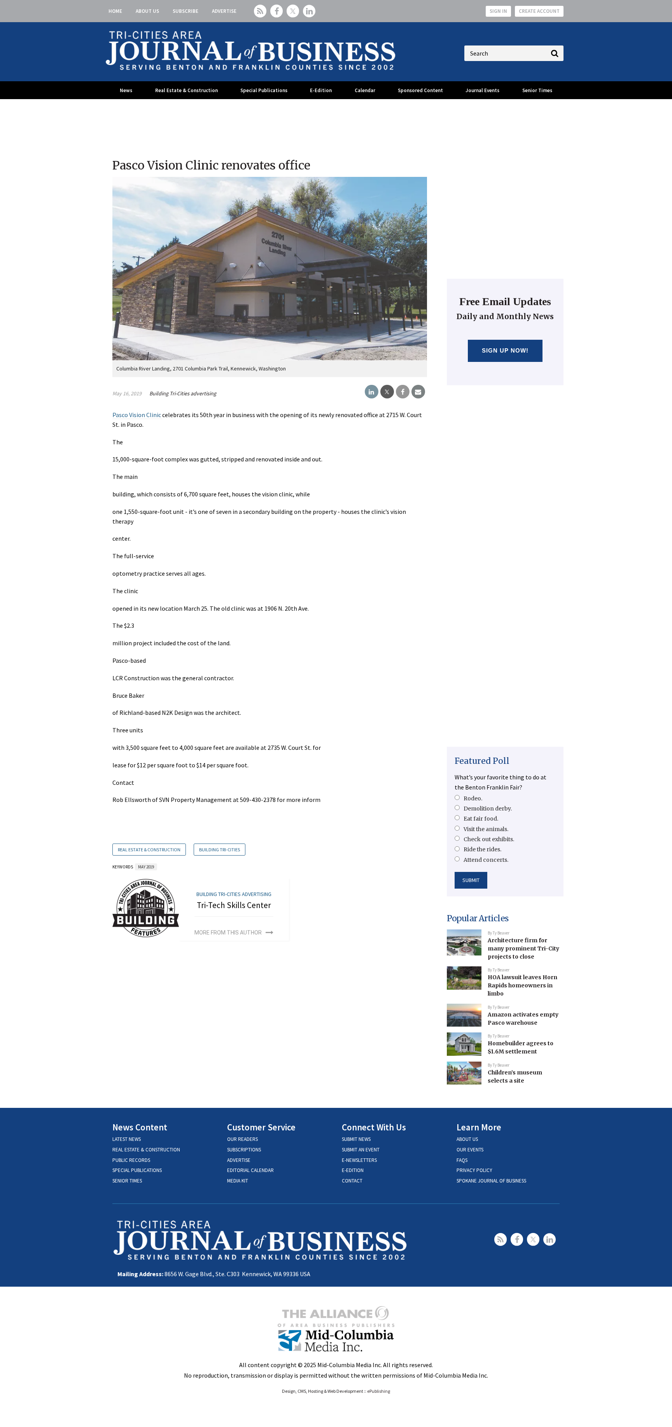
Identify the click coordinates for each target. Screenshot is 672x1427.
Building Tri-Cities (219, 849)
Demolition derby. (488, 808)
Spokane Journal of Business (491, 1180)
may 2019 (146, 867)
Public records (131, 1160)
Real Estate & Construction (186, 90)
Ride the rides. (482, 849)
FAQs (462, 1160)
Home (115, 11)
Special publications (137, 1170)
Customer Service (261, 1127)
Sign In (498, 11)
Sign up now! (505, 350)
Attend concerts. (486, 859)
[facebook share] (403, 392)
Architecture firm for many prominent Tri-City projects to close (523, 948)
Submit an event (361, 1149)
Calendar (365, 90)
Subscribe (185, 11)
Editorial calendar (250, 1170)
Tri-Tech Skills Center (234, 905)
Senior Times (537, 90)
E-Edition (321, 90)
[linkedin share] (371, 392)
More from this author (228, 932)
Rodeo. (473, 798)
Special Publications (263, 90)
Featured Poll (482, 761)
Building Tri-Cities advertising (182, 393)
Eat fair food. (481, 818)
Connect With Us (374, 1127)
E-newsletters (359, 1160)
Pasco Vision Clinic (137, 415)
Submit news (356, 1139)
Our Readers (242, 1139)
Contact (352, 1180)
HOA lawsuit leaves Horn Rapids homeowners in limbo (522, 985)
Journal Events (482, 90)
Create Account (539, 11)
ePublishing (378, 1391)
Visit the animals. (486, 829)
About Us (147, 11)
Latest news (126, 1139)
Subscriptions (244, 1149)
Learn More (479, 1127)
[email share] (418, 392)
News (126, 90)
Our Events (470, 1149)
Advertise (224, 11)
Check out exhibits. (489, 839)
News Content (139, 1127)
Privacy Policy (474, 1170)
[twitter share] (387, 392)
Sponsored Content (420, 90)
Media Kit (237, 1180)
